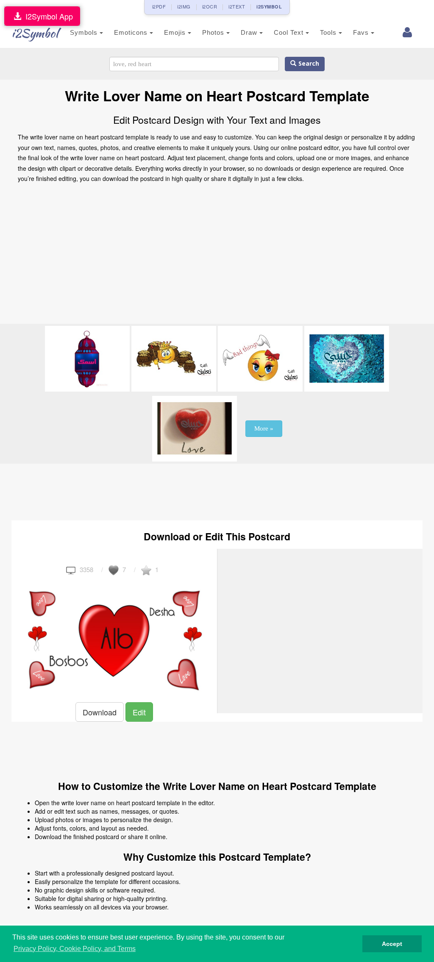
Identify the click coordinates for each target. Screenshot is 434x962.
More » (263, 428)
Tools (329, 32)
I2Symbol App (47, 16)
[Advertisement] (217, 256)
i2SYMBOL (269, 6)
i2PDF (159, 6)
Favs (362, 32)
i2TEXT (236, 6)
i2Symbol (34, 33)
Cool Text (290, 32)
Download (100, 711)
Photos (214, 32)
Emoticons (132, 32)
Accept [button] (392, 943)
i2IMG (184, 6)
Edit (139, 711)
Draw (250, 32)
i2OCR (209, 6)
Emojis (176, 32)
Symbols (85, 32)
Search (307, 64)
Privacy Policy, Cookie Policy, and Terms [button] (75, 948)
